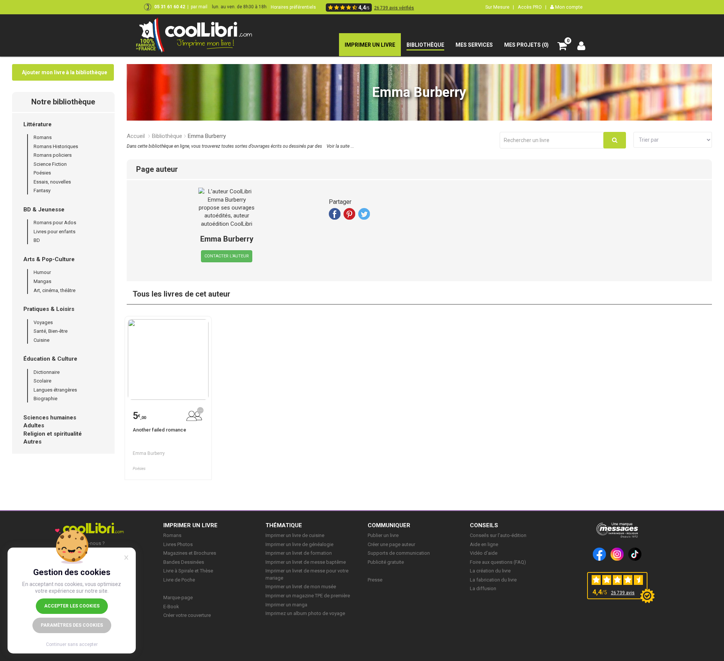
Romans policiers (53, 155)
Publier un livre (383, 535)
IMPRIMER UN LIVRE (190, 525)
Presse (375, 580)
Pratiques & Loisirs (48, 309)
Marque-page (178, 597)
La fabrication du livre (493, 580)
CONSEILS (484, 525)
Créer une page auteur (391, 544)
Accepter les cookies (72, 606)
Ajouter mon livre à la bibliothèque (64, 72)
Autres (32, 441)
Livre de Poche (179, 580)
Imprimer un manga (286, 604)
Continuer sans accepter (72, 644)
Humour (42, 272)
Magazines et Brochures (189, 553)
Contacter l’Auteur (226, 256)
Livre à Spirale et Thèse (188, 571)
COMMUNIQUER (389, 525)
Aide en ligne (484, 544)
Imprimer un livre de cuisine (294, 535)
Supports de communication (399, 553)
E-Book (171, 606)
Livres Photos (178, 544)
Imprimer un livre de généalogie (299, 544)
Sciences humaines (49, 417)
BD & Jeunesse (43, 209)
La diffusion (483, 588)
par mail (199, 6)
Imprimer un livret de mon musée (300, 586)
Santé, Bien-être (50, 331)
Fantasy (42, 190)
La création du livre (490, 571)
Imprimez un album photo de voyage (305, 613)
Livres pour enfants (54, 231)
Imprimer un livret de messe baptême (305, 562)
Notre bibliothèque (63, 101)
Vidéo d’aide (483, 553)
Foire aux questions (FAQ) (498, 562)
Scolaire (42, 381)
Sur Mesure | (499, 7)
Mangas (42, 281)
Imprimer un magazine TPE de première (307, 595)
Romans (43, 137)
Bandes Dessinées (183, 562)
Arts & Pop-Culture (49, 259)
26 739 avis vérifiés (394, 8)
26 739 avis (623, 592)
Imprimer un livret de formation (298, 553)
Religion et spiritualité (52, 433)
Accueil (136, 136)
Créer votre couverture (187, 615)
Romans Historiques (56, 146)
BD (37, 240)
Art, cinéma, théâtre (54, 290)
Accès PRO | (532, 7)
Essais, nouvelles (52, 182)
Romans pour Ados (55, 222)
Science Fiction (50, 164)
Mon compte (568, 7)
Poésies (42, 173)
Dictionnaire (47, 372)
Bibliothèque (167, 136)
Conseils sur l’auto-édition (498, 535)
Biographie (45, 398)
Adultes (33, 425)
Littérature (37, 124)
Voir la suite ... (340, 146)
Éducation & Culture (50, 358)
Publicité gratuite (386, 562)
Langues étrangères (55, 390)
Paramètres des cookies (72, 625)
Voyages (43, 322)
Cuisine (41, 340)
